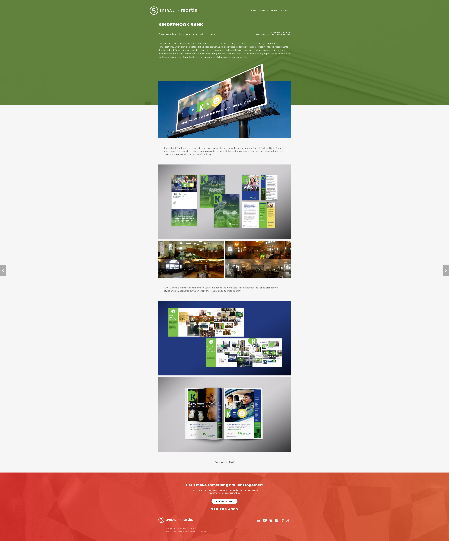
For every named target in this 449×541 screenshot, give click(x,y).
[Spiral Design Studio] (174, 10)
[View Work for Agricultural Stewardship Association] (3, 270)
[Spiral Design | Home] (175, 520)
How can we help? (224, 501)
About (274, 10)
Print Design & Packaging (281, 34)
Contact (285, 10)
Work (253, 10)
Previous (220, 462)
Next (231, 462)
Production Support (263, 34)
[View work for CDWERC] (446, 270)
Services (264, 10)
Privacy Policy (201, 531)
